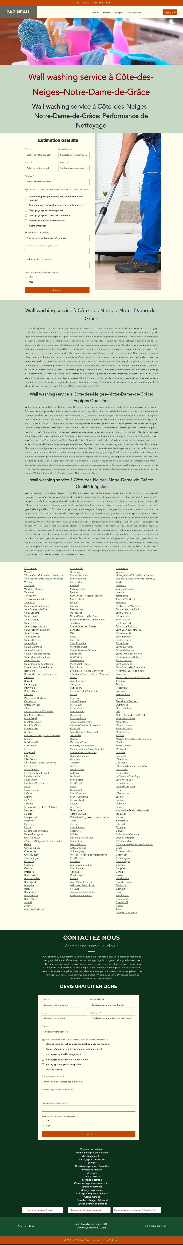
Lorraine (28, 749)
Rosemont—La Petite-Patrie (85, 691)
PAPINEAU (18, 11)
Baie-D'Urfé (30, 898)
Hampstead (30, 817)
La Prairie (29, 800)
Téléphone (63, 162)
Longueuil (29, 752)
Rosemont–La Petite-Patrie (130, 670)
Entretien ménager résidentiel (92, 1200)
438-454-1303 (101, 2)
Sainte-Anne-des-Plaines (37, 653)
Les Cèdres (30, 766)
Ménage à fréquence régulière (92, 1193)
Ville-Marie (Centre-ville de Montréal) (43, 578)
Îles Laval (75, 776)
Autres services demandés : (37, 232)
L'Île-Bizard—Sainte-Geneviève (86, 670)
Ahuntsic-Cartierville (35, 909)
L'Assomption (31, 790)
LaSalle (28, 793)
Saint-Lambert (31, 623)
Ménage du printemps (92, 1190)
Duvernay (29, 824)
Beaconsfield (31, 895)
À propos (92, 1173)
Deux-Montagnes (33, 834)
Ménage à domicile (92, 1179)
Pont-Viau (29, 687)
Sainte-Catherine (33, 650)
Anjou (27, 905)
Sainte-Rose (30, 643)
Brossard (29, 871)
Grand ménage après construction (92, 1183)
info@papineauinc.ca (155, 1225)
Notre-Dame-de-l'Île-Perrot (38, 711)
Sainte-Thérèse (32, 640)
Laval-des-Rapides (34, 783)
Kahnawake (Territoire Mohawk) (40, 807)
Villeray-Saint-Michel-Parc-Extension (43, 575)
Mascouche (30, 745)
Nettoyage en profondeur (92, 1159)
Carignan (29, 864)
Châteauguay (31, 854)
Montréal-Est (31, 728)
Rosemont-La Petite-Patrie (38, 667)
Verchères (29, 585)
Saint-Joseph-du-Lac (35, 626)
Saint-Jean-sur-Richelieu (37, 629)
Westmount (30, 568)
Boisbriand (30, 881)
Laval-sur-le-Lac (32, 776)
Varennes (29, 592)
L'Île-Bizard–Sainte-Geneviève (40, 762)
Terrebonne (30, 595)
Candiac (28, 868)
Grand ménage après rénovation (92, 1166)
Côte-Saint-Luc (32, 837)
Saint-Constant (32, 660)
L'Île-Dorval (30, 759)
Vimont (28, 571)
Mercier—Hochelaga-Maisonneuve (88, 854)
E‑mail (28, 162)
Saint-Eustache (32, 636)
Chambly (29, 861)
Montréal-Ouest (32, 721)
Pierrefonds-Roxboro (35, 697)
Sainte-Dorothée (33, 646)
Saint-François (31, 633)
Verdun (28, 582)
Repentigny (30, 684)
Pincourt (28, 694)
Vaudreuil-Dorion (33, 588)
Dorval (27, 827)
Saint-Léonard (31, 612)
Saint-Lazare (30, 616)
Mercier (28, 738)
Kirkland (28, 803)
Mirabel (28, 732)
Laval (27, 786)
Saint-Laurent (31, 619)
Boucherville (30, 875)
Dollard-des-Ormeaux (36, 830)
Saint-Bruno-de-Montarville (38, 663)
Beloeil (28, 888)
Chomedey (30, 851)
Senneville (29, 602)
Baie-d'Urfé (122, 902)
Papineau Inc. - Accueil (92, 1149)
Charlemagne (31, 858)
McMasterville (31, 742)
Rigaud (28, 680)
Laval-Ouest (30, 779)
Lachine (28, 796)
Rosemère (29, 670)
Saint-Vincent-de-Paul (35, 609)
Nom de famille (65, 149)
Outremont (30, 701)
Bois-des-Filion (32, 878)
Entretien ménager (92, 1186)
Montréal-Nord (32, 725)
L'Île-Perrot (30, 755)
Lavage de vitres (92, 1176)
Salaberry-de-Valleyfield (36, 606)
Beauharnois (30, 892)
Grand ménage (92, 1196)
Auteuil (28, 902)
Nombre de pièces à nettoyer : (39, 259)
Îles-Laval (29, 810)
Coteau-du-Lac (32, 847)
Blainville (29, 885)
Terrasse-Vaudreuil (34, 599)
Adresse (29, 176)
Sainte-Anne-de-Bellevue (37, 657)
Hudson (28, 813)
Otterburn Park (32, 704)
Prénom (29, 149)
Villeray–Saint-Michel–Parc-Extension (135, 575)
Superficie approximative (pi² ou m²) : (41, 245)
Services (92, 1162)
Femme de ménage (92, 1169)
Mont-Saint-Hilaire (34, 714)
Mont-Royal (30, 718)
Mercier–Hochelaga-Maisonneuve (42, 735)
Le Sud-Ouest (31, 769)
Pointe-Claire (31, 691)
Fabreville (29, 820)
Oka (26, 708)
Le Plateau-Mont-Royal (36, 772)
